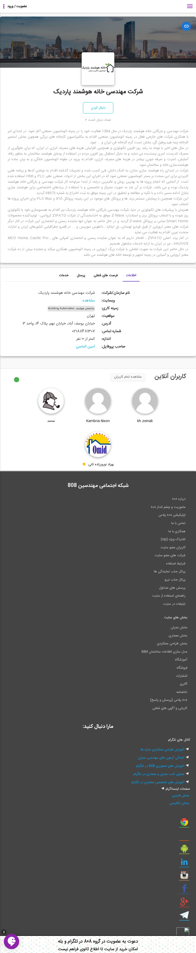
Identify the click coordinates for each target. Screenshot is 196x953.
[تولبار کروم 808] (184, 824)
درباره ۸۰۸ (179, 499)
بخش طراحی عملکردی (172, 643)
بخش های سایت (175, 617)
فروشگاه (182, 668)
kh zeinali (145, 421)
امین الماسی (85, 346)
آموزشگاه (181, 660)
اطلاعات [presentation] (131, 275)
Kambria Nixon (98, 421)
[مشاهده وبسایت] (186, 26)
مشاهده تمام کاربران (128, 377)
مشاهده (88, 300)
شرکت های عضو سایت (170, 555)
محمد (51, 421)
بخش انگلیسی (179, 803)
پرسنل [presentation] (81, 275)
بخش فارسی (180, 795)
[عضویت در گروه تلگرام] (184, 917)
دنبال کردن (98, 108)
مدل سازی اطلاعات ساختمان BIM (164, 652)
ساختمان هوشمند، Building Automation (71, 309)
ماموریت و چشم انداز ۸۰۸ (168, 507)
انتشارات (181, 676)
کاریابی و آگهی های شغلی (169, 708)
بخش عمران (179, 627)
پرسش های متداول (172, 588)
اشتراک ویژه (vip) (173, 539)
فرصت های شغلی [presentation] (106, 275)
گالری (183, 684)
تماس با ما (178, 523)
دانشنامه (181, 692)
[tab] (131, 276)
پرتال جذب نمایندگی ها (170, 571)
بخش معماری (178, 635)
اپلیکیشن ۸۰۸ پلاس (172, 515)
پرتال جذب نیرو (175, 580)
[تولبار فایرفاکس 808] (184, 837)
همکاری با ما (177, 531)
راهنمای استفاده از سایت (169, 596)
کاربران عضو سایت (173, 547)
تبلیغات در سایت (174, 604)
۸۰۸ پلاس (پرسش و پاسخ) (168, 700)
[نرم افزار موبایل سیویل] (184, 850)
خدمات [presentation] (64, 275)
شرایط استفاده (176, 563)
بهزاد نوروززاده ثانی (101, 465)
